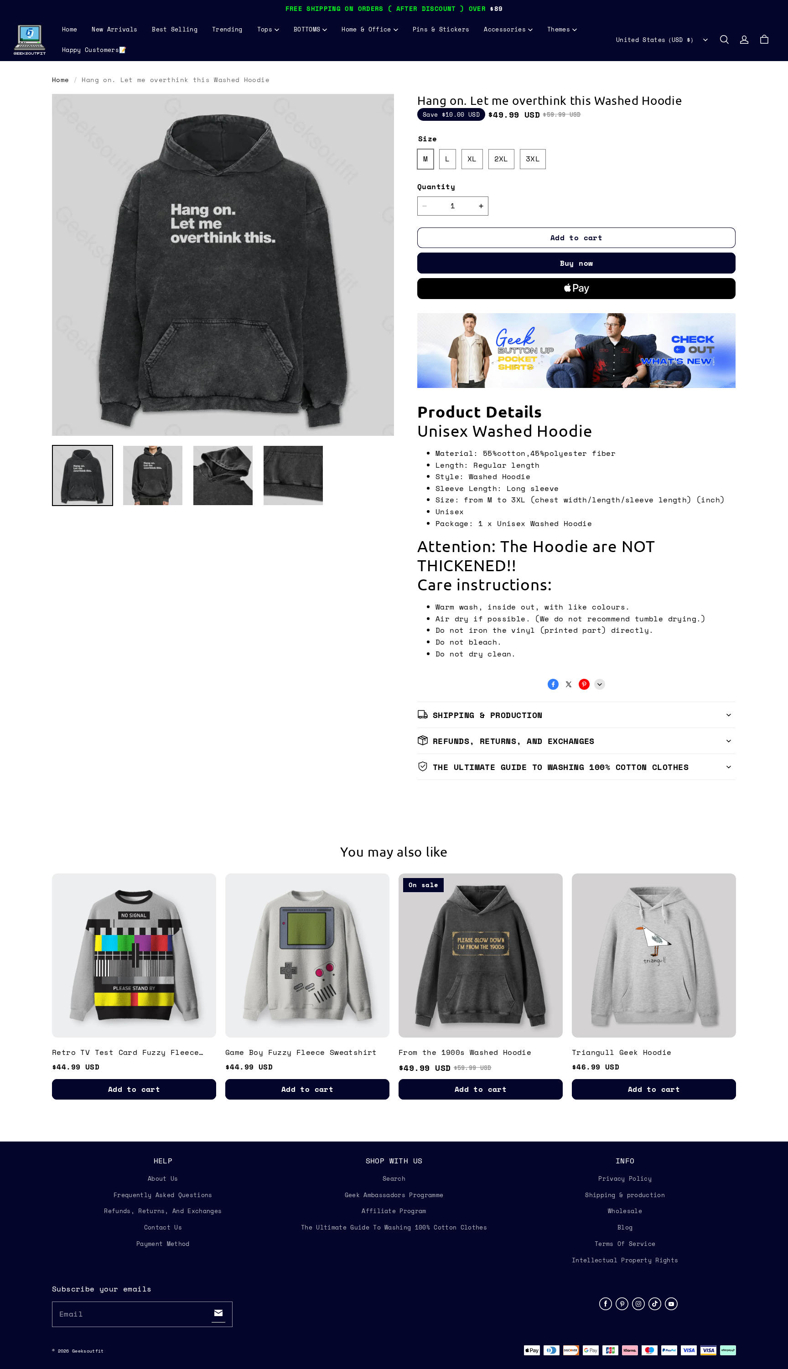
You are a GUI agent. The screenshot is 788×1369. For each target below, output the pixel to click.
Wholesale (625, 1210)
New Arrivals (114, 29)
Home (69, 29)
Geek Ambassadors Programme (394, 1194)
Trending (227, 29)
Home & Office (366, 29)
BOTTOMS (307, 29)
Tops (264, 29)
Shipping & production (625, 1194)
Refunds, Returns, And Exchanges (163, 1210)
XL (472, 158)
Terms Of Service (625, 1243)
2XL (501, 158)
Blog (624, 1227)
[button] (724, 40)
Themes (558, 29)
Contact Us (163, 1227)
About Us (163, 1178)
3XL (533, 158)
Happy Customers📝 (94, 49)
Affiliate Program (394, 1210)
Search (394, 1178)
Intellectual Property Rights (625, 1260)
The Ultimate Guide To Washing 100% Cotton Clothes (394, 1227)
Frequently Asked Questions (163, 1194)
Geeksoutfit (88, 1351)
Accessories (505, 29)
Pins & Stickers (441, 29)
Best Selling (174, 29)
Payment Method (163, 1243)
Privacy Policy (625, 1178)
